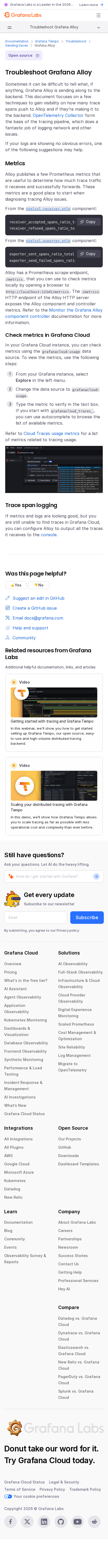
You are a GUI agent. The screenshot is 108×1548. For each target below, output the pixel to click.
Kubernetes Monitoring (25, 1020)
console (49, 534)
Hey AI (64, 1289)
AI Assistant (15, 989)
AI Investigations (20, 1097)
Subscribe (87, 917)
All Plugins (14, 1147)
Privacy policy (68, 930)
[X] (27, 1521)
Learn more (88, 5)
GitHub (64, 1147)
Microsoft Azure (19, 1172)
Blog (8, 1230)
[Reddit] (94, 1521)
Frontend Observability (25, 1051)
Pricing (10, 972)
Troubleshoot (76, 41)
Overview (12, 964)
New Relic (13, 1197)
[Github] (61, 1521)
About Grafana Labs (77, 1222)
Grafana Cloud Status (24, 1113)
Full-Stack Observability (80, 972)
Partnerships (70, 1239)
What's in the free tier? (25, 980)
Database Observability (26, 1043)
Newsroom (68, 1247)
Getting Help (70, 1272)
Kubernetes (15, 1180)
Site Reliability (71, 1047)
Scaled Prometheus (76, 1024)
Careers (65, 1230)
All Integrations (18, 1139)
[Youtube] (77, 1521)
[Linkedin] (44, 1521)
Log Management (74, 1055)
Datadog (12, 1189)
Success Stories (73, 1255)
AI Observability (73, 964)
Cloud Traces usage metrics (51, 433)
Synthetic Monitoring (23, 1059)
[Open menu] (98, 15)
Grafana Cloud (44, 1460)
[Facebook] (10, 1521)
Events (10, 1247)
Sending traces (16, 45)
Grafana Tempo (47, 41)
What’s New (15, 1105)
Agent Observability (22, 997)
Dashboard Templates (78, 1164)
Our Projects (69, 1139)
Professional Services (78, 1280)
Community (14, 1239)
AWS (8, 1155)
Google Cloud (16, 1164)
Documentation (17, 41)
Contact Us (68, 1264)
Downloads (68, 1155)
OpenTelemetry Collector (58, 115)
